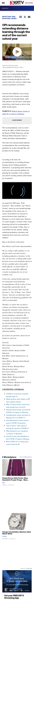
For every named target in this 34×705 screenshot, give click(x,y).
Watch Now (28, 3)
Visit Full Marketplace (25, 457)
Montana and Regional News (9, 17)
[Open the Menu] (3, 2)
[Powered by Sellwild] (29, 568)
